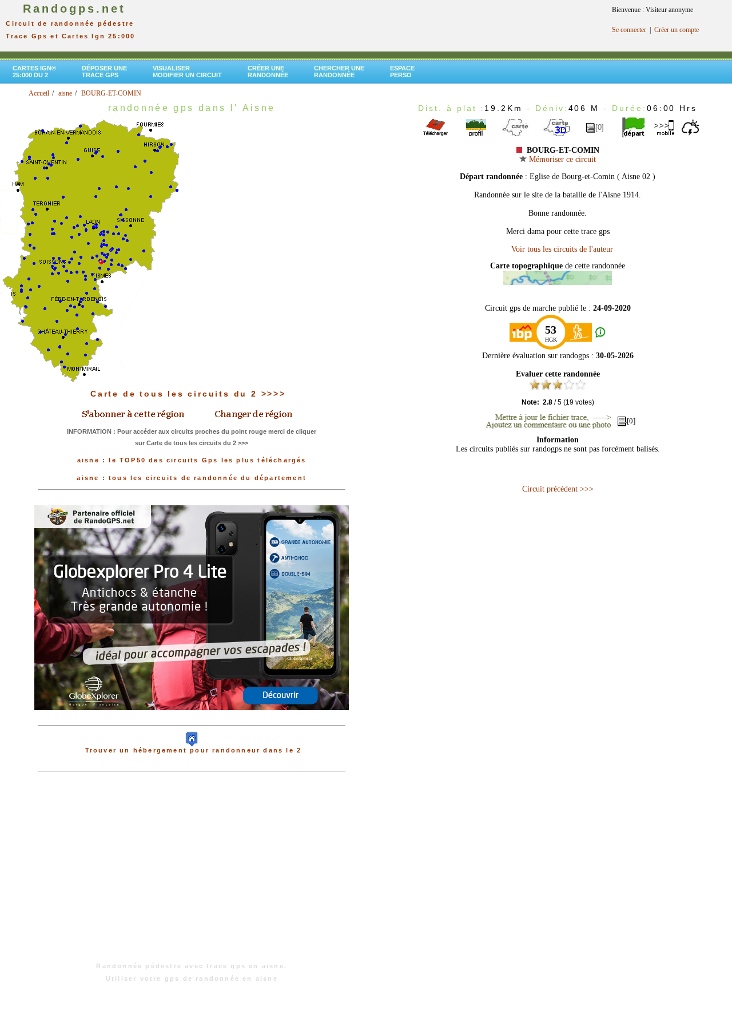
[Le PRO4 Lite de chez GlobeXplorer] (191, 719)
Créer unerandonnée (268, 71)
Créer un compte (676, 30)
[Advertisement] (192, 873)
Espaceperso (402, 71)
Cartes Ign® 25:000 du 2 (34, 71)
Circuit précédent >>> (558, 489)
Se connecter (629, 30)
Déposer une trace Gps (104, 71)
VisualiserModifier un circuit (187, 71)
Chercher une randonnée (339, 71)
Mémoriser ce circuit (561, 159)
